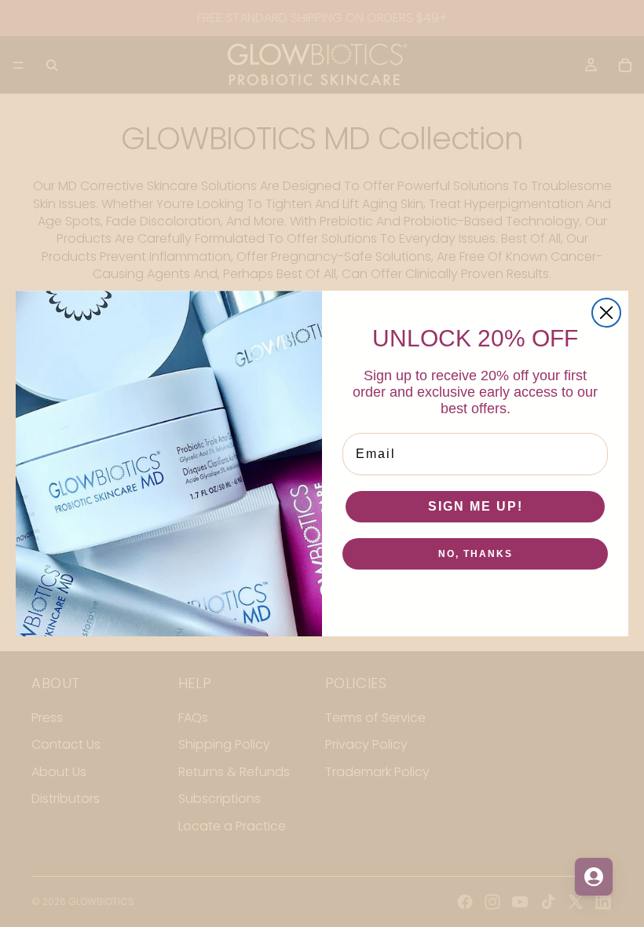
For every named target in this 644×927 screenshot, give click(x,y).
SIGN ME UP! (475, 506)
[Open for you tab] (594, 877)
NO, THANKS (475, 553)
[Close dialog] (606, 313)
